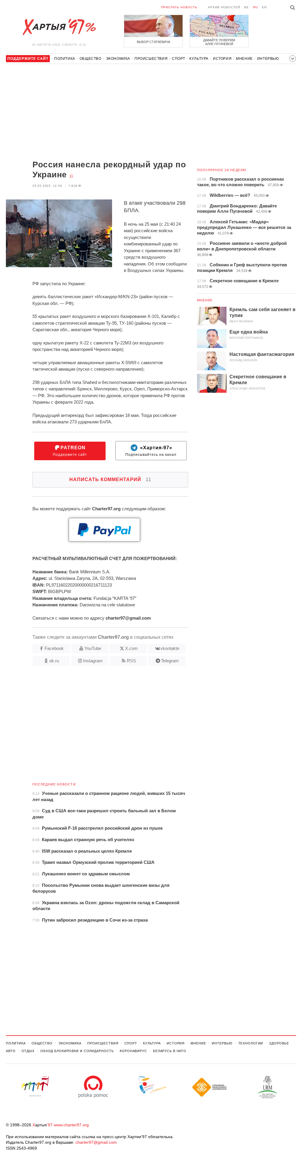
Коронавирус (133, 1051)
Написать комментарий (110, 479)
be (246, 7)
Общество (90, 59)
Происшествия (151, 59)
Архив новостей (224, 7)
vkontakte (169, 648)
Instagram (93, 660)
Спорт (178, 59)
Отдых (28, 1051)
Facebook (54, 648)
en (264, 7)
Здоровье (279, 1043)
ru (255, 7)
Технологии (250, 1043)
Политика (64, 59)
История (222, 59)
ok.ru (54, 660)
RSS (131, 660)
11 (71, 176)
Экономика (118, 59)
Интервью (268, 59)
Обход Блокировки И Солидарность (77, 1051)
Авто (11, 1051)
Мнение (244, 59)
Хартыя (59, 27)
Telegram (170, 660)
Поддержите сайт (70, 451)
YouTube (92, 648)
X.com (131, 648)
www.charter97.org (71, 1125)
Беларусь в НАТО (169, 1051)
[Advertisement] (97, 112)
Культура (199, 59)
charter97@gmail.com (96, 1142)
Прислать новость (179, 7)
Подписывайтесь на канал (150, 451)
